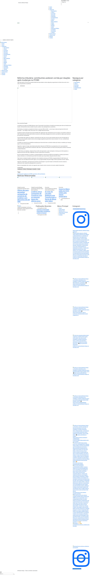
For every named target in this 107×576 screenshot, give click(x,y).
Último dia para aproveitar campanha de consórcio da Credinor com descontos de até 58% (23, 196)
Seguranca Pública (55, 28)
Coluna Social (52, 35)
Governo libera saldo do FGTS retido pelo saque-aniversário (64, 192)
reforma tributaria (41, 173)
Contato (51, 37)
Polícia (52, 23)
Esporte (52, 19)
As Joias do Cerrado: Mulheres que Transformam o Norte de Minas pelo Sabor (50, 196)
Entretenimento (54, 17)
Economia (53, 13)
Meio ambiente (54, 21)
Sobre (50, 8)
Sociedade (53, 29)
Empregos (53, 16)
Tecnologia (53, 31)
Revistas (51, 36)
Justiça (52, 20)
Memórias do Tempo (63, 212)
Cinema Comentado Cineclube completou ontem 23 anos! (43, 211)
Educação (53, 15)
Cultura (52, 12)
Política (52, 24)
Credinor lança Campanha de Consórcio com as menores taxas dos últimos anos (36, 196)
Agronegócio (54, 11)
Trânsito (53, 32)
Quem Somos (62, 209)
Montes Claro (62, 210)
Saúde (52, 27)
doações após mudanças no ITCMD (24, 173)
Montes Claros (52, 33)
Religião (53, 25)
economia (35, 173)
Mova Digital (72, 570)
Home (50, 7)
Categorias (51, 9)
